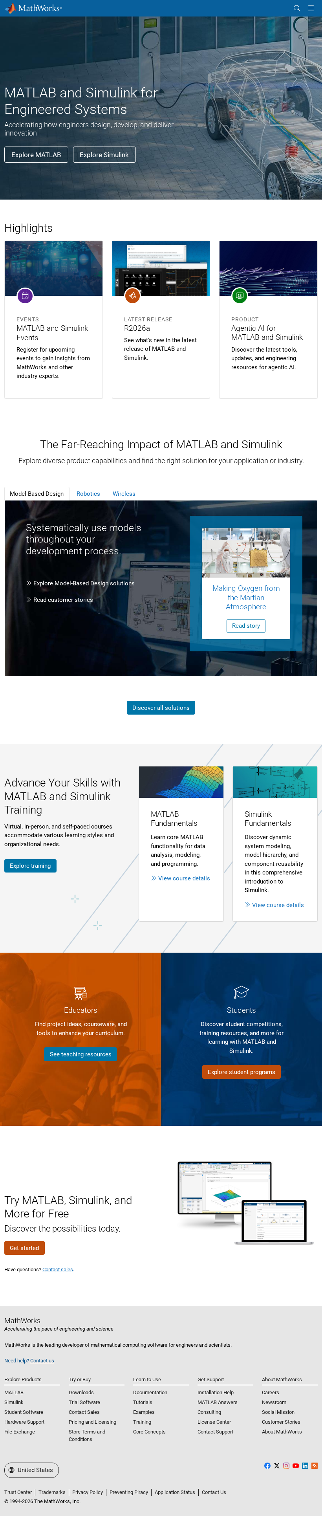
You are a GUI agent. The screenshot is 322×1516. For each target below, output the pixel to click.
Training (142, 1422)
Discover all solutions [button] (161, 707)
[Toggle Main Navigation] (311, 8)
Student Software (23, 1412)
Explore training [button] (30, 865)
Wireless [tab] (124, 493)
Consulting (209, 1412)
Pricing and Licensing (92, 1422)
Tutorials (142, 1402)
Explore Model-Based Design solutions (84, 583)
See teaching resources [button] (81, 1054)
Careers (270, 1392)
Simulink (14, 1402)
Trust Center (18, 1492)
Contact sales (57, 1269)
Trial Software (84, 1402)
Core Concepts (149, 1432)
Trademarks (52, 1492)
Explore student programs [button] (241, 1072)
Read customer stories (63, 599)
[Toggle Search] (297, 8)
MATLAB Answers (218, 1402)
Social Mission (278, 1412)
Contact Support (215, 1432)
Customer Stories (281, 1422)
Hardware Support (24, 1422)
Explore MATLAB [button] (36, 155)
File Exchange (19, 1432)
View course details (184, 878)
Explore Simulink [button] (104, 155)
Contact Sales (84, 1412)
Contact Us (214, 1492)
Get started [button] (24, 1248)
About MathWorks (282, 1432)
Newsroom (274, 1402)
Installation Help (216, 1392)
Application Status (175, 1492)
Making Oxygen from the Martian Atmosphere (246, 597)
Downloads (81, 1392)
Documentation (150, 1392)
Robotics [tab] (88, 493)
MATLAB (14, 1392)
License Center (214, 1422)
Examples (144, 1412)
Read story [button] (246, 625)
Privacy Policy (87, 1492)
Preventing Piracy (129, 1492)
